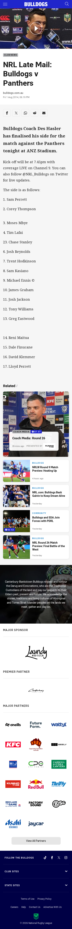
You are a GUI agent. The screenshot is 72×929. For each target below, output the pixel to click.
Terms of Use (27, 898)
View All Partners (36, 841)
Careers (14, 906)
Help (23, 906)
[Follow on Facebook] (52, 857)
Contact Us (34, 906)
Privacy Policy (44, 898)
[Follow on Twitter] (58, 857)
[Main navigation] (5, 4)
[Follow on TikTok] (45, 857)
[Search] (67, 4)
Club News (10, 55)
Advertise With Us (52, 906)
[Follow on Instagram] (65, 857)
